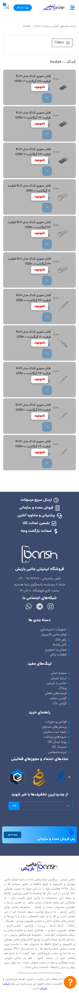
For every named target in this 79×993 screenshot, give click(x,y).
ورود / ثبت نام (22, 7)
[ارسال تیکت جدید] (70, 983)
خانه (73, 26)
